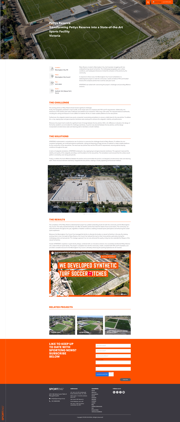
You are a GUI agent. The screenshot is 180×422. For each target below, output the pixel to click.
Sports (93, 395)
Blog (93, 404)
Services (94, 399)
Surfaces (94, 397)
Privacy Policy (95, 410)
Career (93, 403)
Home (93, 390)
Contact (94, 401)
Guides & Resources (97, 406)
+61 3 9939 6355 (55, 401)
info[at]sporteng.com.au (58, 398)
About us (94, 392)
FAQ (93, 408)
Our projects (95, 394)
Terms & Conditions (97, 411)
